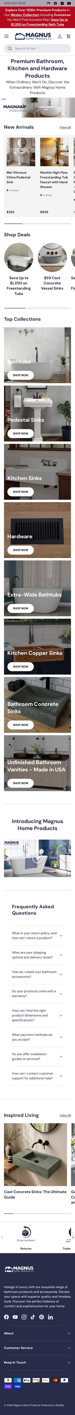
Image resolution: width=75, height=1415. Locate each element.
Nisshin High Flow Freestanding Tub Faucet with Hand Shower (54, 179)
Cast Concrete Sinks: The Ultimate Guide (35, 1194)
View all (65, 127)
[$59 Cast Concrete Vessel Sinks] (52, 257)
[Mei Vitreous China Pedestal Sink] (21, 152)
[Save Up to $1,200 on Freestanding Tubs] (18, 257)
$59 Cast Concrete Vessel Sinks (52, 283)
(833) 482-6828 (14, 3)
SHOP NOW (20, 375)
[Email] (49, 3)
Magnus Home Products (26, 1405)
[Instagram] (62, 3)
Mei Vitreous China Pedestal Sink (18, 177)
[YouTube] (69, 3)
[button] (68, 36)
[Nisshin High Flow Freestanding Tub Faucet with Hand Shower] (54, 152)
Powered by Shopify (52, 1405)
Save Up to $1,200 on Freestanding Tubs (19, 285)
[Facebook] (55, 3)
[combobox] (37, 48)
